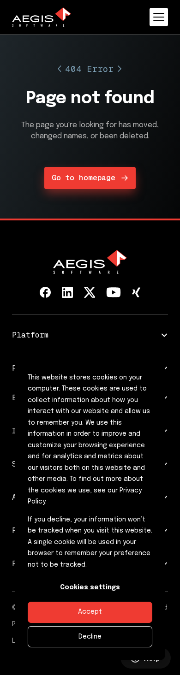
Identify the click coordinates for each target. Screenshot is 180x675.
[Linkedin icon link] (67, 292)
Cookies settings (90, 587)
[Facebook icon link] (45, 292)
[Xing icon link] (136, 292)
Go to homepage (83, 178)
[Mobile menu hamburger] (159, 17)
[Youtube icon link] (113, 292)
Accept (90, 612)
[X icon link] (89, 292)
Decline (90, 637)
